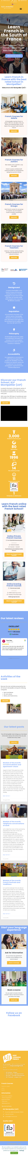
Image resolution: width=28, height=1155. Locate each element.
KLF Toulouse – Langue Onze (13, 1077)
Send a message (14, 963)
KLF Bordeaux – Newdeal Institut (15, 1074)
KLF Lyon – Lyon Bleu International (15, 1075)
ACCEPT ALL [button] (14, 1152)
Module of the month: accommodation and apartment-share (12, 765)
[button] (20, 9)
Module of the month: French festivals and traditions (12, 882)
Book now (14, 1000)
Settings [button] (21, 1150)
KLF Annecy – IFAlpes (11, 1072)
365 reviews (16, 631)
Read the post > (6, 796)
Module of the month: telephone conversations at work (13, 823)
